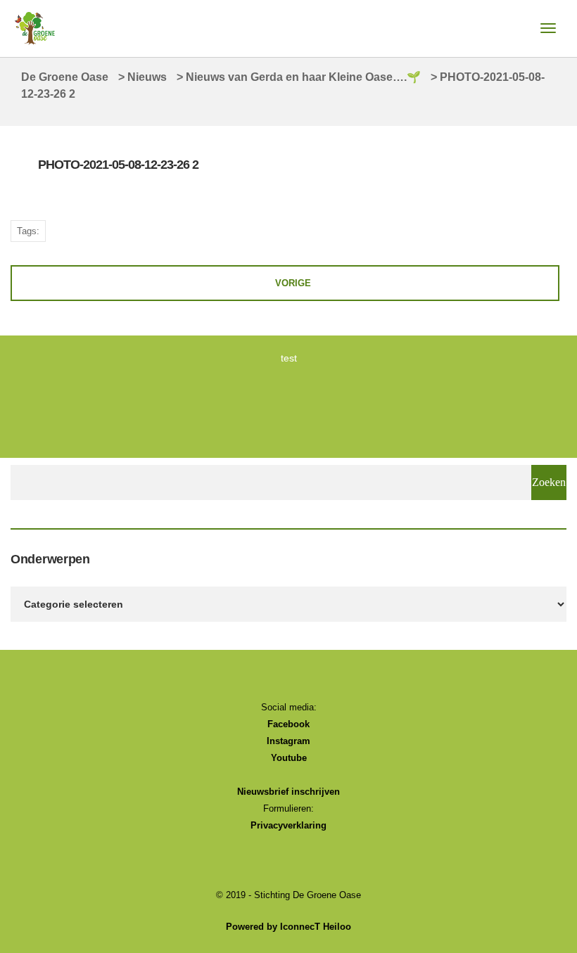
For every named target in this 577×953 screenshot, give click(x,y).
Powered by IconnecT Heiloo (288, 926)
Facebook (288, 724)
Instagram (288, 741)
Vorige (293, 283)
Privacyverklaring (288, 825)
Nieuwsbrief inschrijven (288, 791)
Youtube (289, 758)
